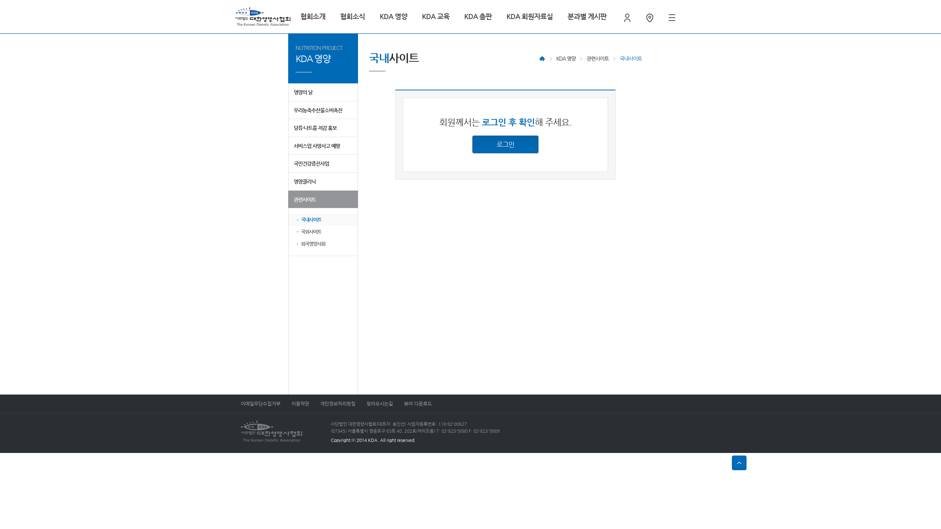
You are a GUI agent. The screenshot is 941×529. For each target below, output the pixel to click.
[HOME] (542, 58)
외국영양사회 (313, 243)
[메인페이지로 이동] (262, 16)
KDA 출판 (478, 16)
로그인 (505, 144)
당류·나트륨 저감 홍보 (315, 128)
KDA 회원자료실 (530, 16)
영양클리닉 (305, 181)
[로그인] (627, 17)
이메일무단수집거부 (260, 403)
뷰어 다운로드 (418, 403)
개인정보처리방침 (337, 403)
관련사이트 (305, 199)
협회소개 (312, 16)
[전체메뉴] (672, 17)
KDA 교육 (436, 16)
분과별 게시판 (587, 16)
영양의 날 (303, 92)
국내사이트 (311, 219)
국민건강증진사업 (311, 163)
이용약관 (300, 403)
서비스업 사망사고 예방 (317, 146)
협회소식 (352, 16)
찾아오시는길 (379, 403)
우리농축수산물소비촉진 (318, 110)
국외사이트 (311, 231)
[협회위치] (649, 17)
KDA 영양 (393, 16)
